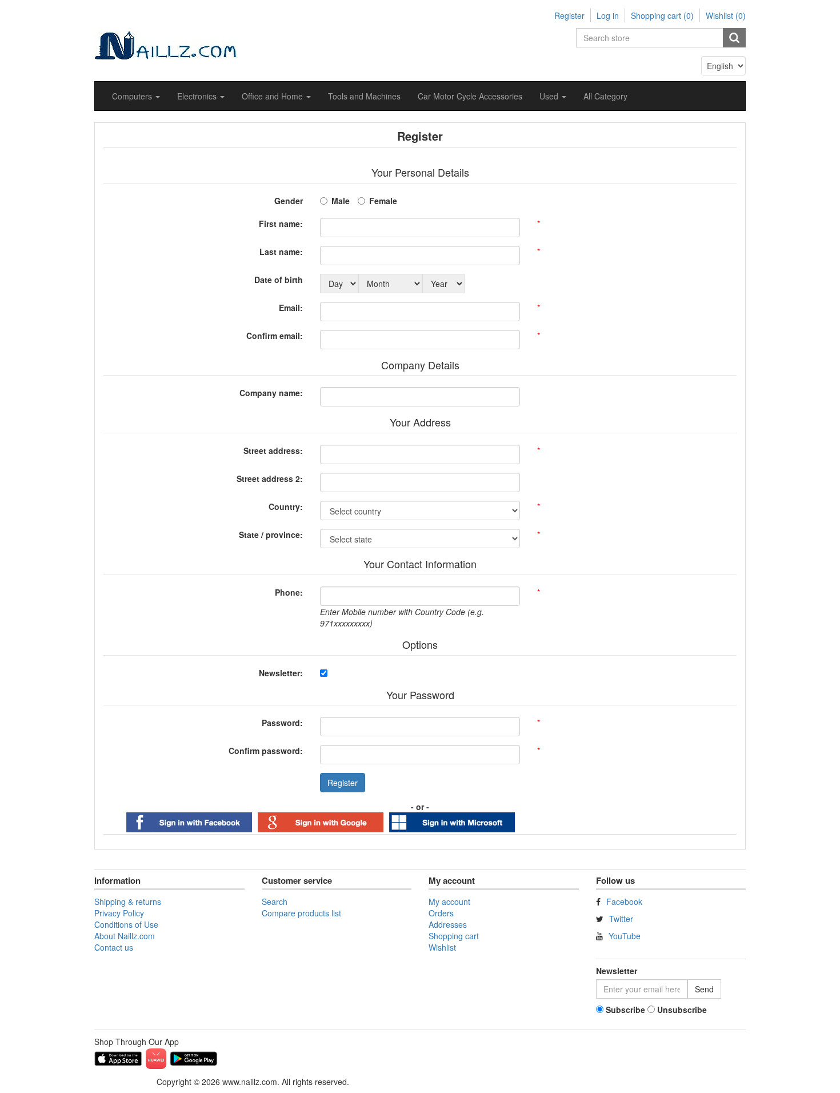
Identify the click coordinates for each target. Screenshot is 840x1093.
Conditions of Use (126, 924)
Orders (441, 913)
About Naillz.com (124, 936)
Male (340, 200)
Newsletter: (281, 673)
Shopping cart (454, 936)
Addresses (448, 924)
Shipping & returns (127, 901)
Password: (282, 722)
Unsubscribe (682, 1009)
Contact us (113, 947)
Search (274, 901)
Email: (291, 307)
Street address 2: (270, 478)
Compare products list (301, 913)
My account (449, 901)
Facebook (624, 901)
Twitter (621, 918)
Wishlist (442, 947)
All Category (605, 96)
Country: (286, 506)
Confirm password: (266, 750)
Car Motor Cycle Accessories (470, 96)
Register (569, 15)
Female (383, 200)
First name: (281, 223)
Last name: (281, 251)
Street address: (273, 450)
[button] (136, 96)
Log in (608, 15)
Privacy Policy (119, 913)
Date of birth (278, 279)
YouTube (625, 936)
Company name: (271, 392)
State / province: (271, 534)
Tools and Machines (364, 96)
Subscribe (625, 1009)
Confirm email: (274, 335)
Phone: (289, 592)
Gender (288, 200)
